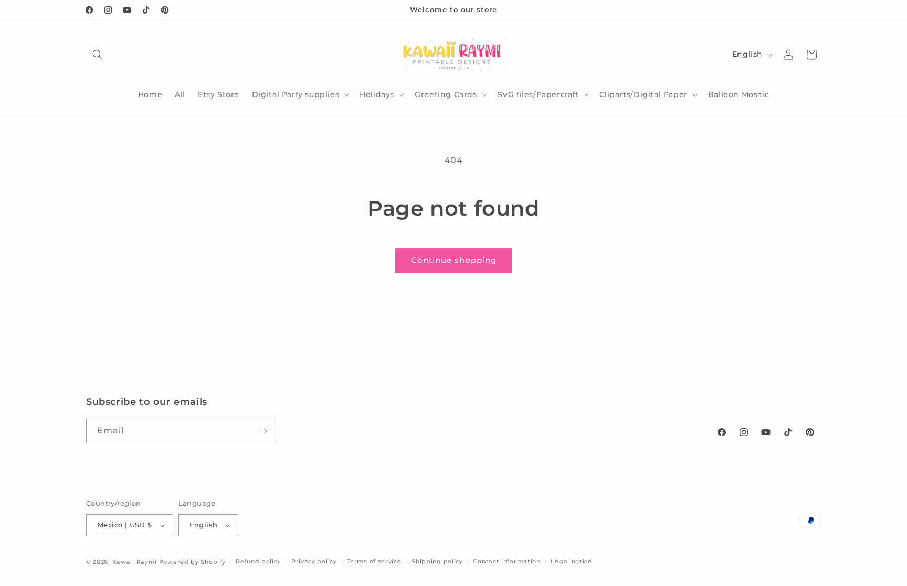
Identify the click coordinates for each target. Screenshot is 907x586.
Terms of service (374, 561)
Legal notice (571, 561)
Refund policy (258, 561)
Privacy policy (314, 561)
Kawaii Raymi (134, 562)
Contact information (506, 561)
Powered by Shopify (192, 562)
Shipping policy (437, 561)
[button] (97, 54)
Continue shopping (454, 260)
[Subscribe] (263, 431)
